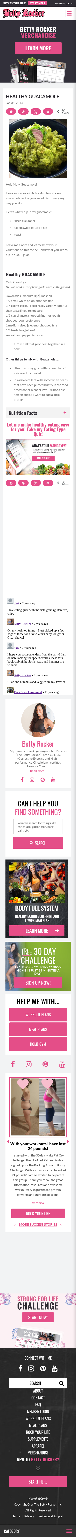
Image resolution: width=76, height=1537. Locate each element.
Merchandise (38, 1453)
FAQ (38, 1404)
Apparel (38, 1446)
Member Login (64, 3)
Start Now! (38, 1317)
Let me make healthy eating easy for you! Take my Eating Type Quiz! (38, 429)
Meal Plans (38, 1029)
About (38, 1391)
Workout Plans (38, 1015)
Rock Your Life (38, 1213)
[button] (69, 13)
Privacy (29, 1516)
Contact (38, 1398)
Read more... (38, 771)
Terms (16, 1516)
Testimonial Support (51, 1516)
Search (40, 843)
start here (38, 1481)
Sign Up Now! (38, 982)
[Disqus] (38, 544)
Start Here (37, 3)
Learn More (38, 48)
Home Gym (38, 1044)
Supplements (38, 1439)
